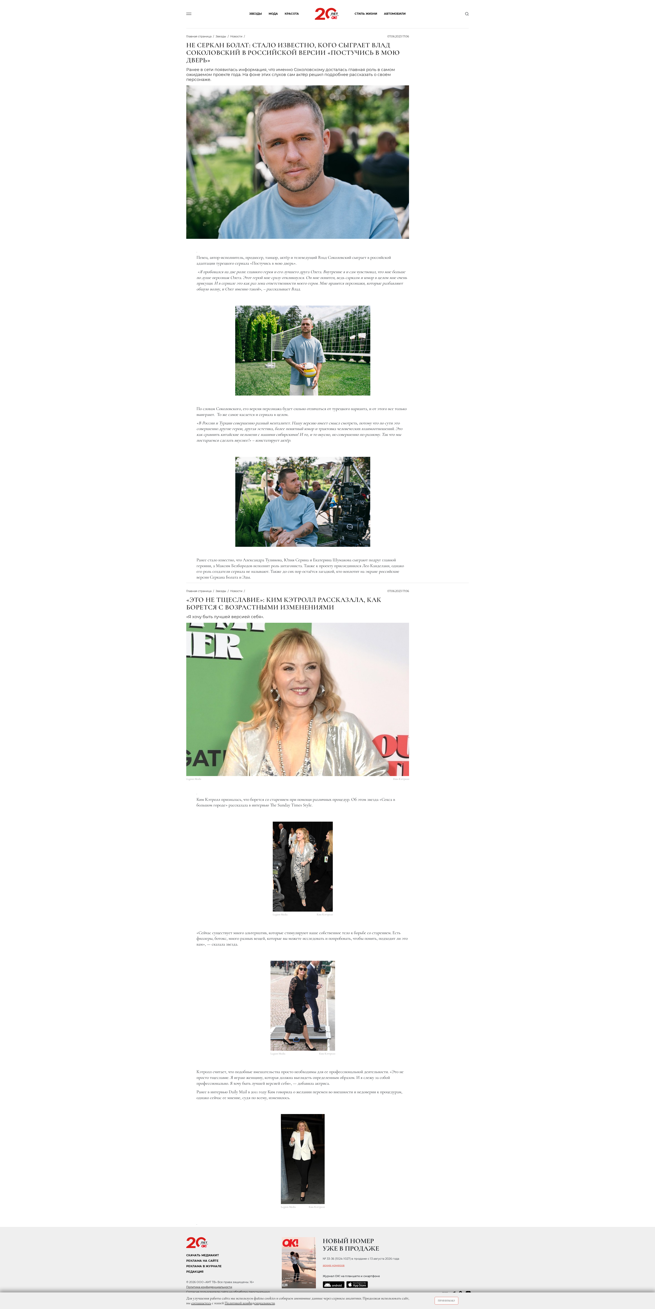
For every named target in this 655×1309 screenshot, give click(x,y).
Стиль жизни (366, 13)
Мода (273, 13)
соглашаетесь (201, 1303)
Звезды (255, 13)
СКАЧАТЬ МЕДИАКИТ (202, 1255)
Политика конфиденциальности (209, 1287)
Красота (292, 13)
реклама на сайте (202, 1260)
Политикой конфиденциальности (250, 1303)
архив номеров (334, 1265)
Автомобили (395, 13)
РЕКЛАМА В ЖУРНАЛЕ (204, 1266)
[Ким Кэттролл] (303, 867)
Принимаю (446, 1300)
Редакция (195, 1271)
